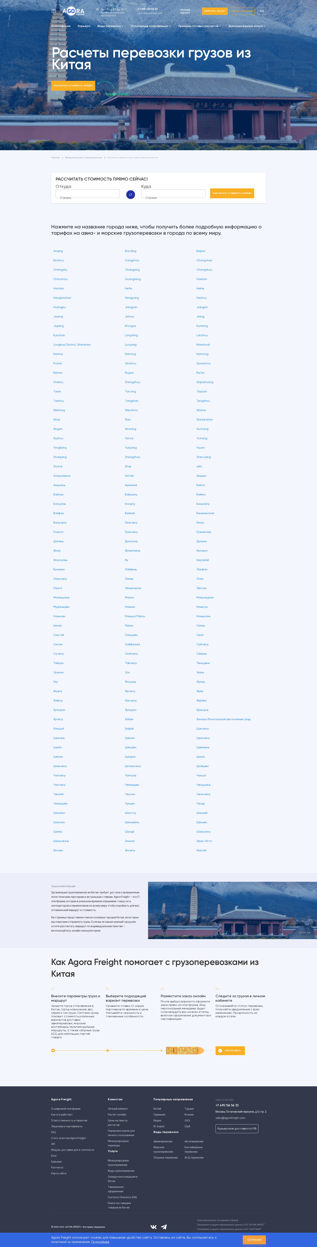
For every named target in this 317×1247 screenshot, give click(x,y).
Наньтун (202, 607)
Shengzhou (132, 382)
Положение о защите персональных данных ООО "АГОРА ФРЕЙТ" (231, 1224)
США (187, 1126)
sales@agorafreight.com (150, 13)
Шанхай (201, 813)
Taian (57, 391)
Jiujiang (58, 326)
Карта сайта (58, 1173)
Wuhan (201, 410)
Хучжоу (58, 719)
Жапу (57, 550)
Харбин (201, 700)
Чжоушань (203, 785)
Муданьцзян (61, 607)
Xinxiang (130, 429)
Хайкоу (58, 700)
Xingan (58, 429)
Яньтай (201, 850)
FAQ (53, 1132)
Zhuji (128, 466)
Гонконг (58, 532)
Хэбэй (129, 719)
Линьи (129, 579)
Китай (157, 1108)
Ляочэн (201, 588)
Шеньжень (132, 822)
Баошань (59, 504)
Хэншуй (58, 728)
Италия (189, 1114)
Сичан (57, 644)
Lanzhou (202, 335)
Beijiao (200, 251)
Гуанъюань (203, 532)
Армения (131, 485)
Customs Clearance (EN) (122, 1197)
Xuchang (202, 429)
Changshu (60, 269)
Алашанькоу (61, 475)
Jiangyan (131, 307)
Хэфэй (129, 728)
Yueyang (131, 447)
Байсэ (200, 485)
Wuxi (56, 419)
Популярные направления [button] (149, 26)
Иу (126, 560)
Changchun (204, 260)
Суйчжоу (202, 644)
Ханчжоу (131, 700)
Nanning (130, 354)
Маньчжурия (205, 597)
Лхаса (57, 588)
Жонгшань (60, 560)
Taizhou (58, 401)
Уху (55, 682)
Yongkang (60, 447)
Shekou (58, 382)
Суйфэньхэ (132, 644)
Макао (129, 597)
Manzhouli (203, 344)
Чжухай (58, 794)
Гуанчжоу (131, 532)
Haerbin (201, 279)
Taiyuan (201, 391)
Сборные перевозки (166, 1157)
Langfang (131, 335)
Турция (189, 1108)
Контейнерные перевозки (194, 1149)
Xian (128, 419)
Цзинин (130, 738)
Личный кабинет (118, 1108)
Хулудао (130, 710)
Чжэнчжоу (203, 794)
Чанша (201, 775)
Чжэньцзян (60, 803)
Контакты (57, 1167)
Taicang (130, 391)
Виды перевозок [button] (109, 26)
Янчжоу (130, 850)
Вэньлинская (205, 513)
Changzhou (204, 269)
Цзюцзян (130, 747)
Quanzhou (203, 363)
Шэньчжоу (203, 831)
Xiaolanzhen (204, 419)
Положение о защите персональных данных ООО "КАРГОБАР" (229, 1229)
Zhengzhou (132, 457)
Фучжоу (130, 691)
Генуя (200, 522)
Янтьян (58, 850)
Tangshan (132, 401)
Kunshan (59, 335)
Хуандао (59, 710)
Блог (54, 1155)
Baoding (130, 251)
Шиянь (57, 831)
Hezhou (201, 298)
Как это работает (62, 1114)
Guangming (133, 279)
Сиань (200, 625)
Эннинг (130, 841)
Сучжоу (58, 653)
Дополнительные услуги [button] (245, 26)
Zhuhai (57, 466)
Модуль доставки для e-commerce (72, 1149)
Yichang (201, 438)
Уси (127, 672)
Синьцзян (131, 635)
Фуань (200, 682)
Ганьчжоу (131, 522)
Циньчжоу (60, 766)
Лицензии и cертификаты (67, 1126)
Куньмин (59, 569)
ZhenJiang (203, 457)
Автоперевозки (194, 1141)
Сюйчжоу (131, 653)
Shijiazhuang (204, 382)
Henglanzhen (62, 298)
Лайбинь (131, 569)
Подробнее (100, 1242)
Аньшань (59, 485)
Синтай (58, 635)
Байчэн (58, 494)
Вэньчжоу (60, 522)
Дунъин (201, 541)
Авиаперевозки (163, 1141)
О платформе (61, 26)
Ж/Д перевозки (194, 1157)
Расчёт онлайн (117, 1114)
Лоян (199, 579)
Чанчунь (130, 775)
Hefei (128, 288)
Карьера (84, 26)
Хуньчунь (202, 710)
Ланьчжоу (60, 579)
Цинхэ (200, 756)
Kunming (202, 326)
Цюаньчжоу (133, 766)
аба (199, 466)
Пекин (129, 625)
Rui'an (200, 372)
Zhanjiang (60, 457)
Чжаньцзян (132, 785)
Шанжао (59, 813)
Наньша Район (135, 616)
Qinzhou (130, 363)
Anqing (58, 251)
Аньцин (201, 475)
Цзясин (58, 756)
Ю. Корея (159, 1126)
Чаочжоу (59, 785)
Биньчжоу (202, 504)
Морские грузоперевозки (163, 1149)
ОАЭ (187, 1120)
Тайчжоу (131, 663)
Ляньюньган (133, 588)
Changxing (132, 269)
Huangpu (59, 307)
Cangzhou (132, 260)
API (53, 1144)
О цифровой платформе (66, 1108)
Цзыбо (57, 747)
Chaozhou (60, 279)
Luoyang (130, 344)
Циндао (130, 756)
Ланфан (201, 569)
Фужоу (57, 691)
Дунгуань (131, 541)
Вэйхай (130, 513)
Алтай (129, 475)
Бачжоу (130, 504)
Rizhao (58, 372)
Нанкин (130, 607)
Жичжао (202, 550)
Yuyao (200, 447)
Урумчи (58, 672)
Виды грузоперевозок (121, 1170)
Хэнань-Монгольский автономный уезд (223, 719)
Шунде (129, 831)
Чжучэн (130, 794)
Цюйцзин (202, 766)
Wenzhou (131, 410)
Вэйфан (58, 513)
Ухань (200, 672)
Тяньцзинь (203, 663)
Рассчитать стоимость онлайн (73, 85)
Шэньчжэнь (61, 841)
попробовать (233, 1050)
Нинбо (57, 625)
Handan (58, 288)
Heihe (200, 288)
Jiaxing (58, 316)
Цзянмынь (202, 747)
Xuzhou (58, 438)
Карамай (202, 560)
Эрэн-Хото (204, 841)
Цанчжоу (202, 728)
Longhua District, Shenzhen (72, 344)
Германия (159, 1114)
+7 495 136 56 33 (148, 9)
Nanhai (58, 354)
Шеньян (201, 822)
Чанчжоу (59, 775)
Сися (199, 635)
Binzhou (58, 260)
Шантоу (130, 813)
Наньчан (59, 616)
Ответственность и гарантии (69, 1120)
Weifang (59, 410)
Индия (157, 1120)
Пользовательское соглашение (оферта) (217, 1220)
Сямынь (201, 653)
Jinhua (129, 316)
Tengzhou (203, 401)
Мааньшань (61, 597)
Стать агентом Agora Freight (68, 1138)
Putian (57, 363)
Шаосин (59, 822)
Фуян (199, 691)
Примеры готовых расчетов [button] (198, 26)
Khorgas (130, 326)
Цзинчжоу (203, 738)
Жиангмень (132, 550)
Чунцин (130, 803)
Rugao (129, 372)
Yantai (129, 438)
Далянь (58, 541)
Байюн (201, 494)
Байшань (131, 494)
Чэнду (200, 803)
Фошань (130, 682)
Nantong (202, 354)
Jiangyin (202, 307)
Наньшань (203, 616)
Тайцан (58, 663)
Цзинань (59, 738)
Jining (200, 316)
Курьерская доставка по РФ (237, 1128)
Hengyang (132, 298)
